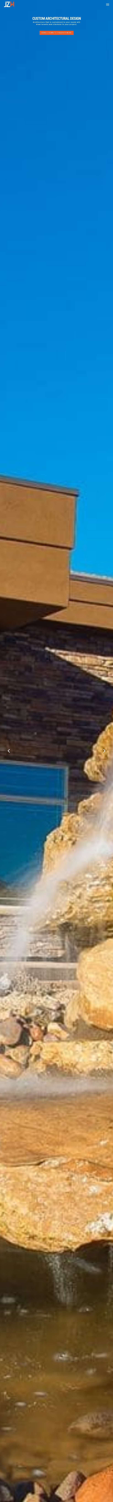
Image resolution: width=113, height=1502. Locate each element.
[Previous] (3, 750)
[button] (107, 4)
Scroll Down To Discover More (57, 33)
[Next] (109, 750)
